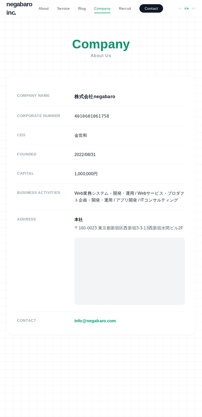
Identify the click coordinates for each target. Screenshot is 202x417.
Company (102, 8)
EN (186, 8)
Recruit (125, 8)
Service (63, 8)
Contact (151, 8)
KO (194, 8)
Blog (82, 8)
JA (179, 8)
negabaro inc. (19, 8)
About (44, 8)
